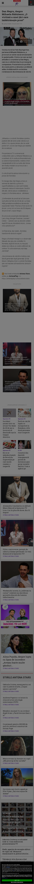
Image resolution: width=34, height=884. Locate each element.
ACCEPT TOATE (17, 880)
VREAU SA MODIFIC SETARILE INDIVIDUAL (17, 882)
